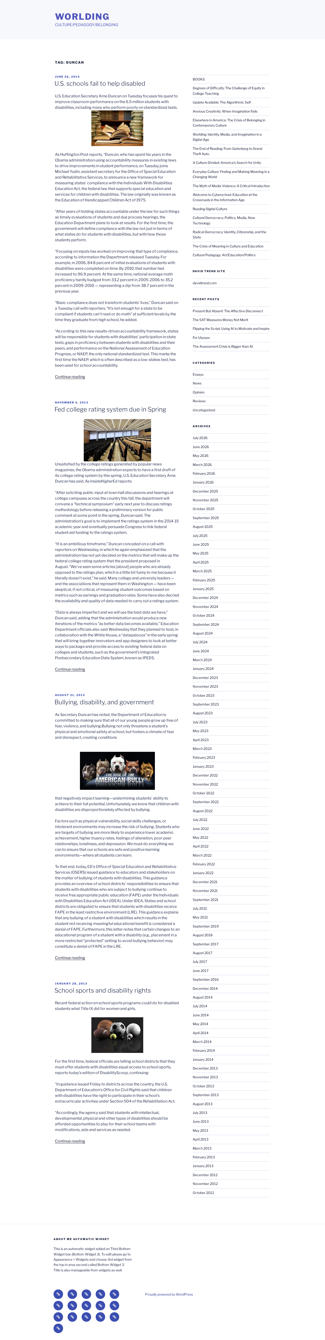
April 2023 (201, 740)
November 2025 (205, 500)
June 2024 (201, 651)
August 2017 (202, 953)
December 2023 (205, 678)
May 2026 (200, 456)
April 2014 (200, 1033)
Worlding (82, 16)
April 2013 (200, 1139)
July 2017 (200, 962)
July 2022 (200, 820)
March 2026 (202, 465)
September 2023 (206, 704)
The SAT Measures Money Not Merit (221, 320)
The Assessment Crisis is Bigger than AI (223, 346)
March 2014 (202, 1042)
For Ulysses (201, 338)
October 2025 (203, 509)
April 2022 (200, 846)
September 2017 (205, 944)
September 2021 (205, 900)
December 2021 (205, 882)
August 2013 (202, 1104)
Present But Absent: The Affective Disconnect (228, 311)
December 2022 (205, 775)
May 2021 (200, 917)
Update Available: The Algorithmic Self (222, 102)
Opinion (198, 392)
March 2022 (202, 855)
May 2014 (200, 1024)
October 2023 (203, 695)
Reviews (199, 401)
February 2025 (204, 580)
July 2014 (200, 1006)
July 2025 (200, 536)
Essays (198, 374)
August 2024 (203, 633)
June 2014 (201, 1015)
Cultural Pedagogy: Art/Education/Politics (224, 255)
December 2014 (205, 988)
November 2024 (205, 607)
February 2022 (204, 864)
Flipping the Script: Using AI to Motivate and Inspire (231, 329)
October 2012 (203, 1193)
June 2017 (200, 971)
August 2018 (202, 935)
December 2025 (205, 491)
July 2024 (200, 642)
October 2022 (203, 793)
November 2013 (205, 1077)
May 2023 (200, 731)
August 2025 (203, 527)
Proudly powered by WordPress (169, 1294)
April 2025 (201, 562)
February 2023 (204, 757)
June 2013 (201, 1121)
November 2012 (205, 1184)
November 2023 (205, 686)
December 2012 (205, 1175)
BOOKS (199, 79)
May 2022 (200, 837)
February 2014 (204, 1050)
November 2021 (205, 891)
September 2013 (206, 1095)
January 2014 (203, 1059)
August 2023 (203, 713)
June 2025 (201, 544)
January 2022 (203, 873)
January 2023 (203, 766)
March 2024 (202, 660)
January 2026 (203, 482)
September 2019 (206, 926)
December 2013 (205, 1068)
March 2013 (202, 1148)
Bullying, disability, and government (104, 702)
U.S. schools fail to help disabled (99, 83)
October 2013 (203, 1086)
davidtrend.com (205, 283)
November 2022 (205, 784)
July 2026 (200, 438)
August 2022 (202, 811)
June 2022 (201, 829)
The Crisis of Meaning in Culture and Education (228, 246)
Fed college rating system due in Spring (110, 409)
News (197, 383)
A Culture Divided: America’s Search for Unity (227, 163)
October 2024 (203, 615)
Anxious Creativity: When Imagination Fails (225, 111)
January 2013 (203, 1166)
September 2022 (206, 802)
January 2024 (203, 669)
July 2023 (200, 722)
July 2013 (200, 1113)
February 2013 (204, 1157)
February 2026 (204, 473)
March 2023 (202, 749)
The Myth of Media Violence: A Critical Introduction (231, 186)
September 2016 (206, 979)
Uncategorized (204, 410)
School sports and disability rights (102, 990)
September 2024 (206, 624)
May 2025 (200, 553)
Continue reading (70, 376)
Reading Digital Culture (210, 209)
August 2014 (202, 997)
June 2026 (201, 447)
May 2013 (200, 1130)
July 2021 (200, 908)
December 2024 (205, 598)
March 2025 (202, 571)
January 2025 (203, 589)
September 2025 (206, 518)
